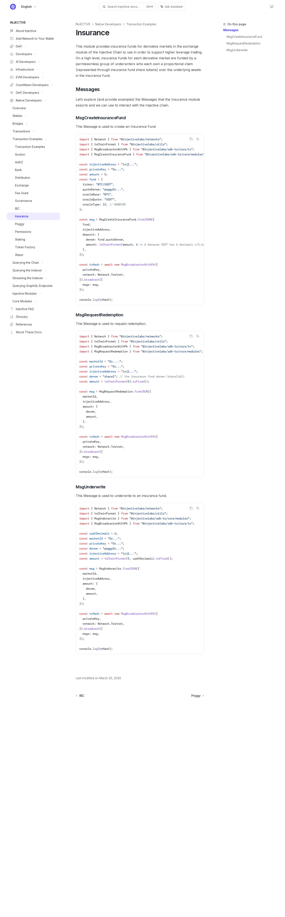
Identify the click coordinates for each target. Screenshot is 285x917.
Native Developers (108, 24)
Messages (230, 30)
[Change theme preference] (271, 6)
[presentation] (140, 219)
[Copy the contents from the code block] (191, 139)
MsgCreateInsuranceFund (244, 36)
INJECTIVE (83, 24)
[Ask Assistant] (198, 139)
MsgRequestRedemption (244, 43)
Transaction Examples (141, 24)
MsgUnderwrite (237, 50)
